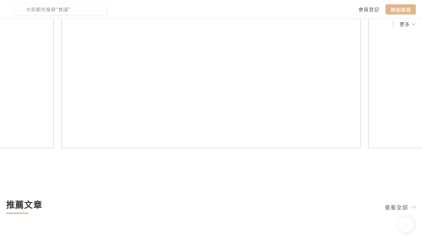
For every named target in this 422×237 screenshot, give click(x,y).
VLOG (258, 24)
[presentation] (29, 76)
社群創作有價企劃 (28, 24)
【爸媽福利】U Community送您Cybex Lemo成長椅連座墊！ (191, 155)
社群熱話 (73, 24)
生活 (359, 24)
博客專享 (227, 24)
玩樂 (326, 24)
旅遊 (293, 24)
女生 (309, 24)
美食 (276, 24)
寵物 (376, 24)
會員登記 (368, 9)
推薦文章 (173, 24)
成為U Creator (115, 24)
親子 (343, 24)
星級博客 (200, 24)
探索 (151, 24)
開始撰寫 (400, 9)
